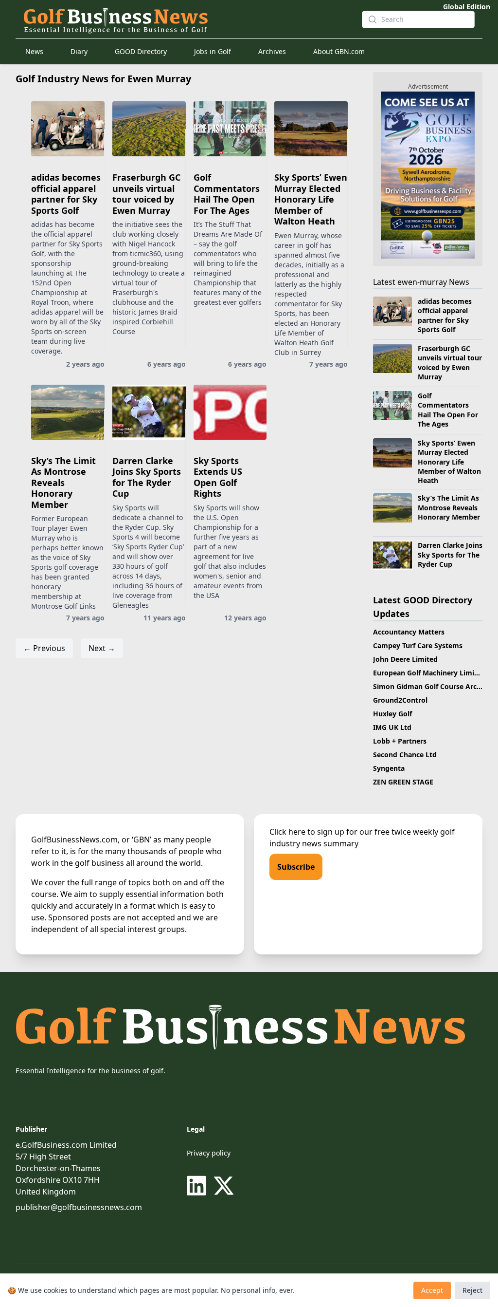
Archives (272, 51)
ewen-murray (422, 282)
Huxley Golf (392, 713)
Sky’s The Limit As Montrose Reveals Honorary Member (63, 482)
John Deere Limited (405, 659)
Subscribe (296, 866)
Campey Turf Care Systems (417, 645)
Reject (472, 1290)
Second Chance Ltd (405, 754)
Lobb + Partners (400, 741)
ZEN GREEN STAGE (403, 781)
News (34, 51)
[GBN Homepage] (184, 19)
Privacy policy (209, 1153)
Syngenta (389, 768)
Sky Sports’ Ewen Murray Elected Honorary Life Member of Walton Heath (310, 199)
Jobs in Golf (212, 51)
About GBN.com (339, 51)
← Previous (44, 648)
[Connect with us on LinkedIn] (198, 1186)
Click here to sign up (306, 831)
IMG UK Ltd (392, 727)
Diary (79, 51)
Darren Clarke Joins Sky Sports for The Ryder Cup (146, 477)
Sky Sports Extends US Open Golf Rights (218, 477)
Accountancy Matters (409, 631)
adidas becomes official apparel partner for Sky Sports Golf (66, 193)
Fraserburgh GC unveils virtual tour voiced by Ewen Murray (146, 193)
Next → (102, 648)
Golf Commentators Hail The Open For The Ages (227, 193)
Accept (432, 1290)
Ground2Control (400, 700)
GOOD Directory (141, 51)
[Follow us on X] (223, 1186)
